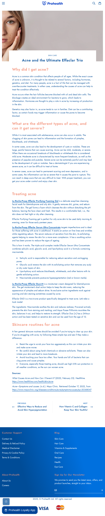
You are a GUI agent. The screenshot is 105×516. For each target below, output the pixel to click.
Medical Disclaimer (11, 448)
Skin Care (52, 55)
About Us (6, 480)
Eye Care (59, 466)
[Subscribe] (100, 490)
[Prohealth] (52, 3)
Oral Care (59, 452)
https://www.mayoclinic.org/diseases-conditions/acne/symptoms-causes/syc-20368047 (51, 389)
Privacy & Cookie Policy (13, 452)
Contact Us (7, 438)
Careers (5, 485)
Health (57, 462)
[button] (100, 3)
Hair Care (59, 443)
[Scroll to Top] (100, 501)
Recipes (58, 457)
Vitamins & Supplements (66, 448)
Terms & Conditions (11, 457)
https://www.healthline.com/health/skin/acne (32, 381)
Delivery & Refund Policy (13, 443)
